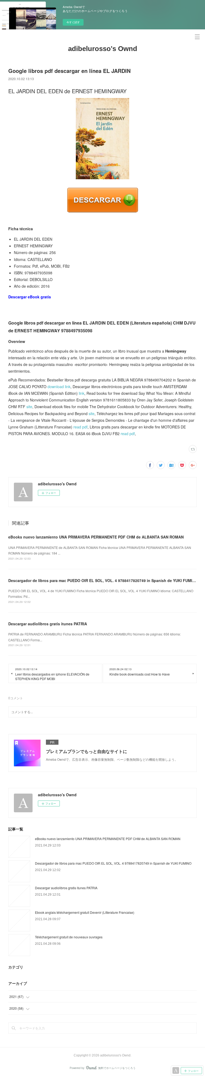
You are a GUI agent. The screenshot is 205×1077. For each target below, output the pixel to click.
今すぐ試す (73, 22)
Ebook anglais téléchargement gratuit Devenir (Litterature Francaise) (84, 912)
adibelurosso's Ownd (102, 49)
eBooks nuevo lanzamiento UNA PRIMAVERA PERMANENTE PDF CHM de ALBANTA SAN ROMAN (96, 537)
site (29, 406)
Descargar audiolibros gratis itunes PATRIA (47, 623)
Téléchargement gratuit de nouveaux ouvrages (68, 937)
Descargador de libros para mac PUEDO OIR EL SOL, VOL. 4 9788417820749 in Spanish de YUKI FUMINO (103, 580)
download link (59, 386)
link (81, 393)
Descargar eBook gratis (29, 296)
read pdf (80, 427)
